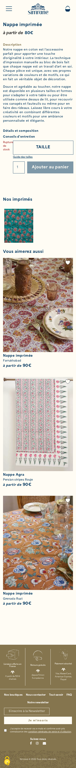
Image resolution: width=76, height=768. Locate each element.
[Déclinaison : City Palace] (38, 226)
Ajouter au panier (50, 167)
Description (12, 44)
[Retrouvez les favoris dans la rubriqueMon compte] (68, 262)
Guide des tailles (23, 157)
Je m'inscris (38, 720)
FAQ (69, 695)
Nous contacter (36, 695)
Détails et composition (20, 131)
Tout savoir (56, 695)
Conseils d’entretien (19, 136)
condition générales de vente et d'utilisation (49, 732)
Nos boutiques (13, 695)
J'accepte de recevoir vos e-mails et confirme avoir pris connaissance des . (41, 730)
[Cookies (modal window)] (7, 761)
